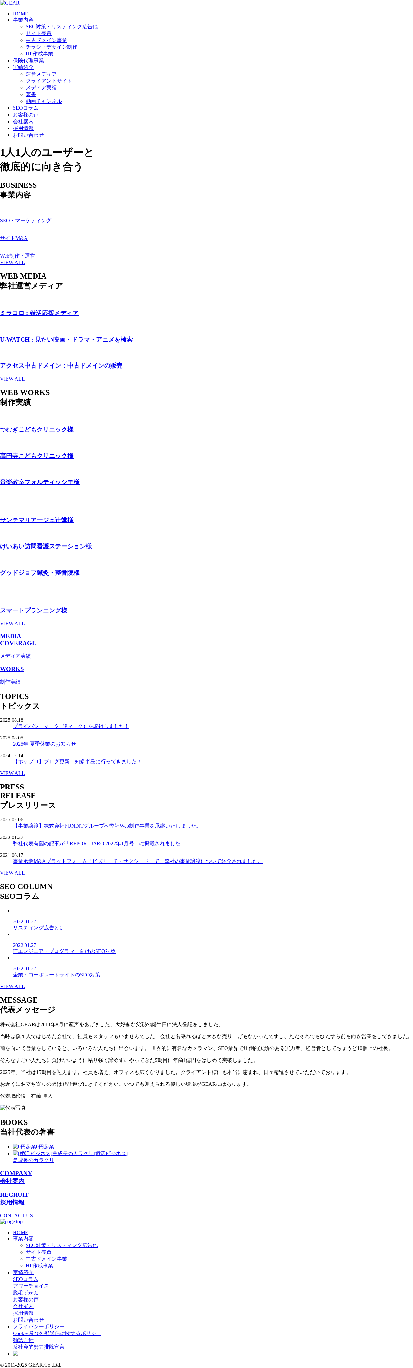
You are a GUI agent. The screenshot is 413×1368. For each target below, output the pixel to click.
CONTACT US (16, 1215)
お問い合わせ (28, 135)
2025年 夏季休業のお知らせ (44, 744)
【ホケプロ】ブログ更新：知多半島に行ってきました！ (77, 761)
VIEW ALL (12, 262)
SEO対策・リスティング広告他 (62, 26)
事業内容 (23, 20)
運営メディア (41, 74)
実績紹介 (23, 67)
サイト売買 (39, 33)
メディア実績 (41, 87)
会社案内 (23, 121)
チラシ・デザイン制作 (51, 47)
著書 (31, 94)
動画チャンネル (44, 101)
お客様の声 (26, 114)
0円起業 (45, 1146)
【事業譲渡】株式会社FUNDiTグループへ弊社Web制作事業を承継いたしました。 (107, 825)
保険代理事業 (28, 60)
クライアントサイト (49, 81)
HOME (20, 13)
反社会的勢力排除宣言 (39, 1347)
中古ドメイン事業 (46, 40)
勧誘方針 (23, 1340)
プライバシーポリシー (39, 1326)
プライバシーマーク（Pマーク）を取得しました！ (71, 726)
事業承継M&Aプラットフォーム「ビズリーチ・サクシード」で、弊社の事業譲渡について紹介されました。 (138, 861)
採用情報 (23, 128)
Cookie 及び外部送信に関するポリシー (57, 1333)
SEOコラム (25, 108)
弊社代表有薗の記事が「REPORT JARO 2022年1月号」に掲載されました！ (99, 843)
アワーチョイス (31, 1286)
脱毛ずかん (26, 1292)
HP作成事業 (39, 53)
